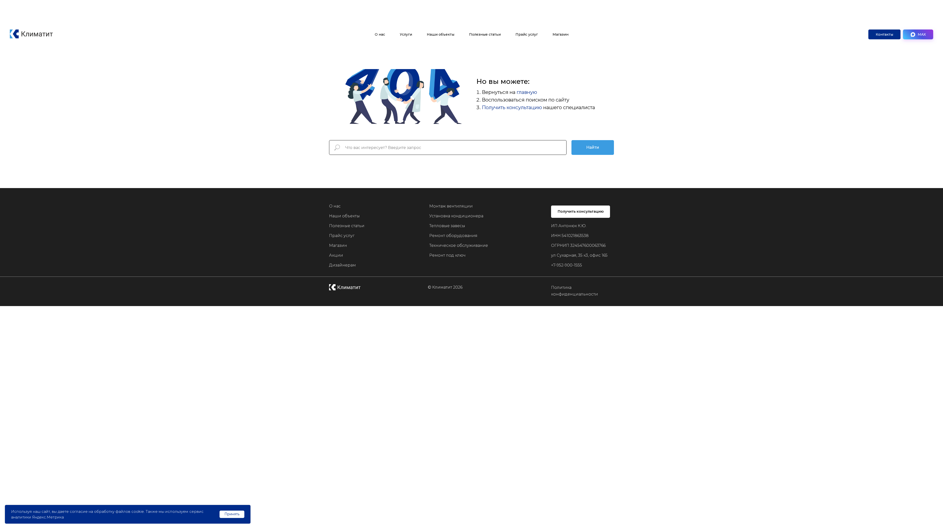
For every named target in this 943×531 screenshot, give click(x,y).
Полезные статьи (485, 34)
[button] (884, 34)
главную (527, 92)
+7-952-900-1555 (566, 265)
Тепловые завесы (447, 225)
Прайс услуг (526, 34)
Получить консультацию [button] (512, 107)
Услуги (406, 34)
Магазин (561, 34)
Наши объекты (440, 34)
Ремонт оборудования (453, 235)
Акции (336, 255)
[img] (345, 287)
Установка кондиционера (456, 216)
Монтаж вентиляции (451, 206)
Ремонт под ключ (447, 255)
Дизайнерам (342, 265)
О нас (380, 34)
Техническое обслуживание (458, 245)
